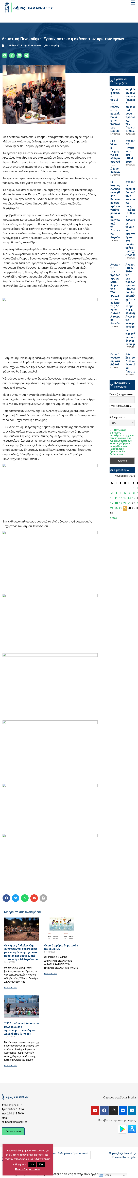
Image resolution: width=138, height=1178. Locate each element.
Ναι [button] (32, 1164)
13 (124, 498)
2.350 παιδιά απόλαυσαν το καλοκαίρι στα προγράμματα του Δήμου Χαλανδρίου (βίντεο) (21, 1028)
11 (116, 498)
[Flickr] (123, 1110)
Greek (107, 1175)
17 (111, 503)
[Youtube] (95, 1110)
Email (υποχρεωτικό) (121, 406)
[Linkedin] (132, 1110)
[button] (4, 55)
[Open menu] (132, 2)
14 (129, 498)
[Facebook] (104, 1110)
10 (111, 498)
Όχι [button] (41, 1164)
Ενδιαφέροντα (117, 417)
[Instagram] (113, 1110)
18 (116, 503)
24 (111, 508)
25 (116, 508)
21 (129, 503)
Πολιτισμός (52, 45)
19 (120, 503)
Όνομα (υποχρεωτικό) (121, 394)
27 (124, 508)
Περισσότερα (10, 987)
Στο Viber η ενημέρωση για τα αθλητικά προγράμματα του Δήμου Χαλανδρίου (118, 156)
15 (133, 498)
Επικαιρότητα (36, 45)
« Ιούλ (113, 517)
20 (124, 503)
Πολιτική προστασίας (27, 1169)
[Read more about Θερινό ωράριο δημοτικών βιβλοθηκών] (61, 929)
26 (120, 508)
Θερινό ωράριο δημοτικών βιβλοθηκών (118, 359)
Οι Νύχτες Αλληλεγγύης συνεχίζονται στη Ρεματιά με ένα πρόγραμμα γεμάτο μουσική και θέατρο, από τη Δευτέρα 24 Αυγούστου (21, 952)
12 (120, 498)
